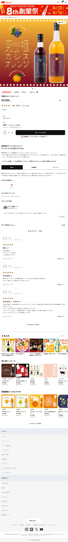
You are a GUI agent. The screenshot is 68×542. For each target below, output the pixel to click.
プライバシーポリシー (52, 525)
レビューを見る (25, 105)
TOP (2, 17)
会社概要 (21, 525)
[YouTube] (41, 529)
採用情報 (28, 525)
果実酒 (6, 17)
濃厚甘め (24, 92)
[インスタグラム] (26, 529)
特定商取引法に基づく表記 (39, 525)
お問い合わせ (32, 520)
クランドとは (14, 525)
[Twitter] (36, 529)
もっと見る (61, 336)
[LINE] (31, 529)
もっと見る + (62, 216)
